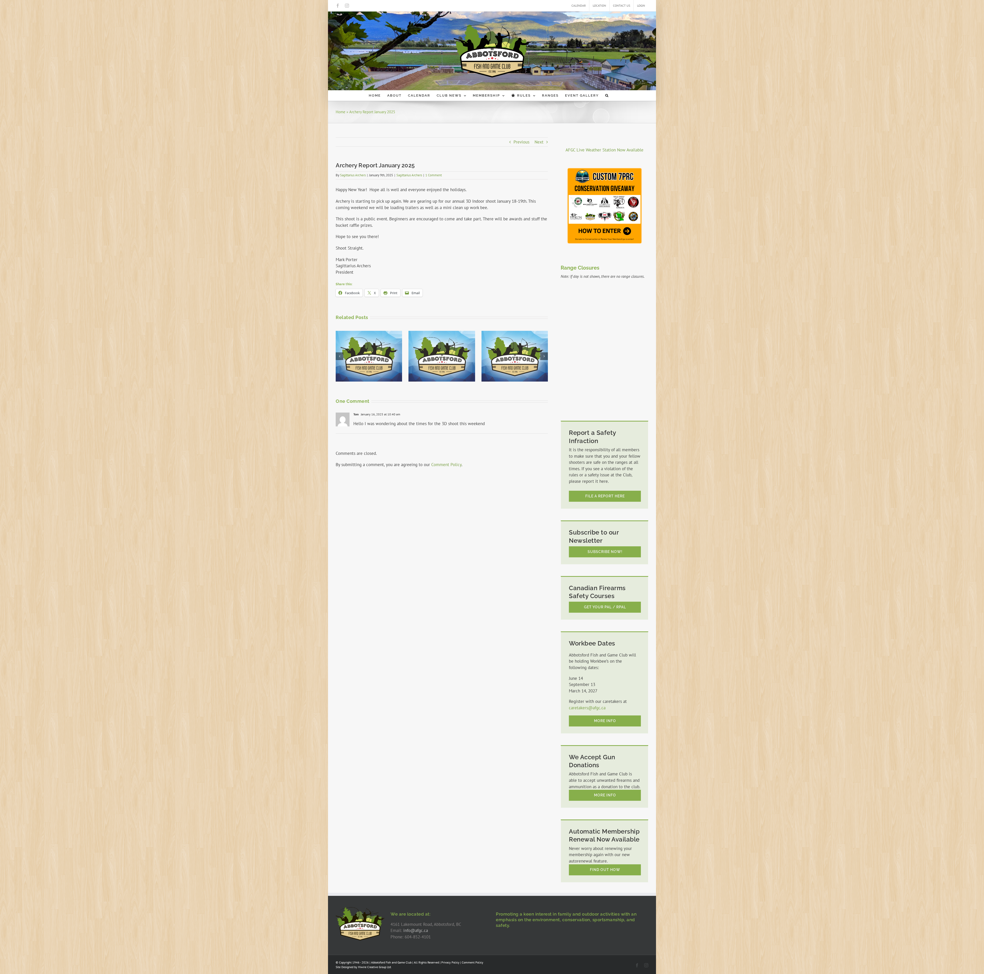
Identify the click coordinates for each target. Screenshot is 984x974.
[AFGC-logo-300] (360, 909)
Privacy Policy (450, 962)
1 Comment (433, 175)
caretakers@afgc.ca (587, 708)
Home (340, 111)
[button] (607, 95)
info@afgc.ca (415, 930)
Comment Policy (446, 464)
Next (539, 142)
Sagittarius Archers (353, 175)
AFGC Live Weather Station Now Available (604, 150)
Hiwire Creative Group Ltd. (375, 967)
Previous (521, 142)
